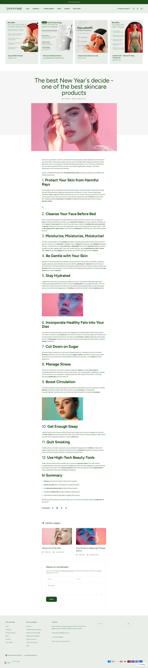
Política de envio (31, 639)
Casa (27, 8)
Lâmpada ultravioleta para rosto (88, 56)
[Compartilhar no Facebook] (52, 508)
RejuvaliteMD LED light (15, 56)
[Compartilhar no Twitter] (57, 508)
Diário (59, 8)
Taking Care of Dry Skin (51, 548)
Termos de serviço (31, 642)
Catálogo (35, 8)
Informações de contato (33, 629)
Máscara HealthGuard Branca (52, 56)
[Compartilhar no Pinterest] (61, 508)
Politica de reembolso (32, 636)
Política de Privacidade (33, 633)
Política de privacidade (67, 571)
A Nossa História (49, 8)
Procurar (28, 626)
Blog (27, 645)
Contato (67, 8)
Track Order (77, 8)
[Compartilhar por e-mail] (66, 508)
